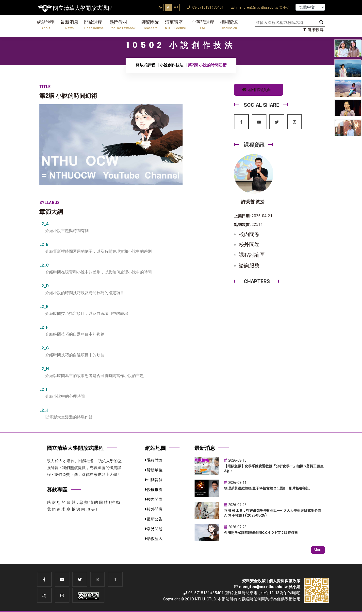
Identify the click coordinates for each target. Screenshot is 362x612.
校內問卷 (249, 234)
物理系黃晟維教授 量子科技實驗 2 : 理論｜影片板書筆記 (267, 488)
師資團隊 (150, 25)
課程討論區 (252, 255)
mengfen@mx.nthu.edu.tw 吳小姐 (262, 7)
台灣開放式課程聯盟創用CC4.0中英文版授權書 (261, 532)
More (318, 549)
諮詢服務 (249, 266)
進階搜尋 (315, 29)
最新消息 (69, 25)
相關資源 (229, 25)
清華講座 (175, 25)
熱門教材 (122, 25)
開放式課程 (145, 65)
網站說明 (46, 25)
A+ (176, 7)
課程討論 (155, 460)
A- (160, 7)
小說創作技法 (171, 65)
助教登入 (155, 538)
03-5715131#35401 (207, 7)
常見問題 (155, 528)
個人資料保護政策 (284, 580)
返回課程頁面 (258, 89)
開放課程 (94, 25)
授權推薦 (155, 489)
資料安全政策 (254, 580)
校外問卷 (249, 245)
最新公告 (155, 519)
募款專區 (57, 489)
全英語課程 (203, 25)
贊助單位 (155, 470)
